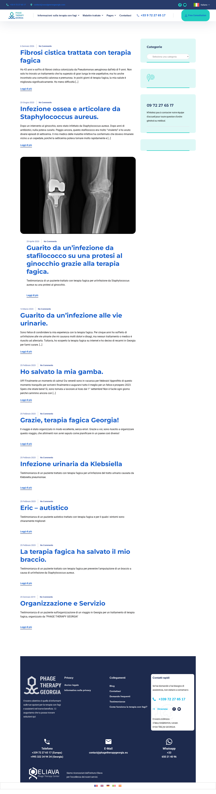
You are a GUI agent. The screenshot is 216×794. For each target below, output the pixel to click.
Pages (110, 15)
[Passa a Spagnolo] (120, 786)
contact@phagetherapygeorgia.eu (108, 752)
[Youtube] (185, 5)
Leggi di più (26, 89)
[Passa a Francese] (96, 786)
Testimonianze (117, 701)
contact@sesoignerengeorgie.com (49, 4)
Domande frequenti (120, 696)
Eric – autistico (44, 508)
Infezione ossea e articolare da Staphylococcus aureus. (70, 113)
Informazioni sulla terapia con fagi (57, 15)
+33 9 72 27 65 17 (18, 4)
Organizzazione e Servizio (62, 603)
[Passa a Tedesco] (108, 786)
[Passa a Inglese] (102, 786)
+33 (169, 752)
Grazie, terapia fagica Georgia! (69, 420)
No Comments (45, 46)
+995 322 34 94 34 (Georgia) (47, 756)
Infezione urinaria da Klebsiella (71, 464)
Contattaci (125, 15)
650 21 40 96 (169, 756)
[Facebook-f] (174, 709)
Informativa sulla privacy (77, 690)
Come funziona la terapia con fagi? (128, 707)
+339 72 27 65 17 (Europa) (47, 752)
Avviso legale (71, 685)
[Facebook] (180, 5)
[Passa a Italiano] (114, 786)
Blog (112, 686)
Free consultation (197, 15)
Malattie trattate (92, 15)
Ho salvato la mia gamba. (61, 371)
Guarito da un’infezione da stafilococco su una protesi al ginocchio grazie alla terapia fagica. (74, 259)
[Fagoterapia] (17, 15)
